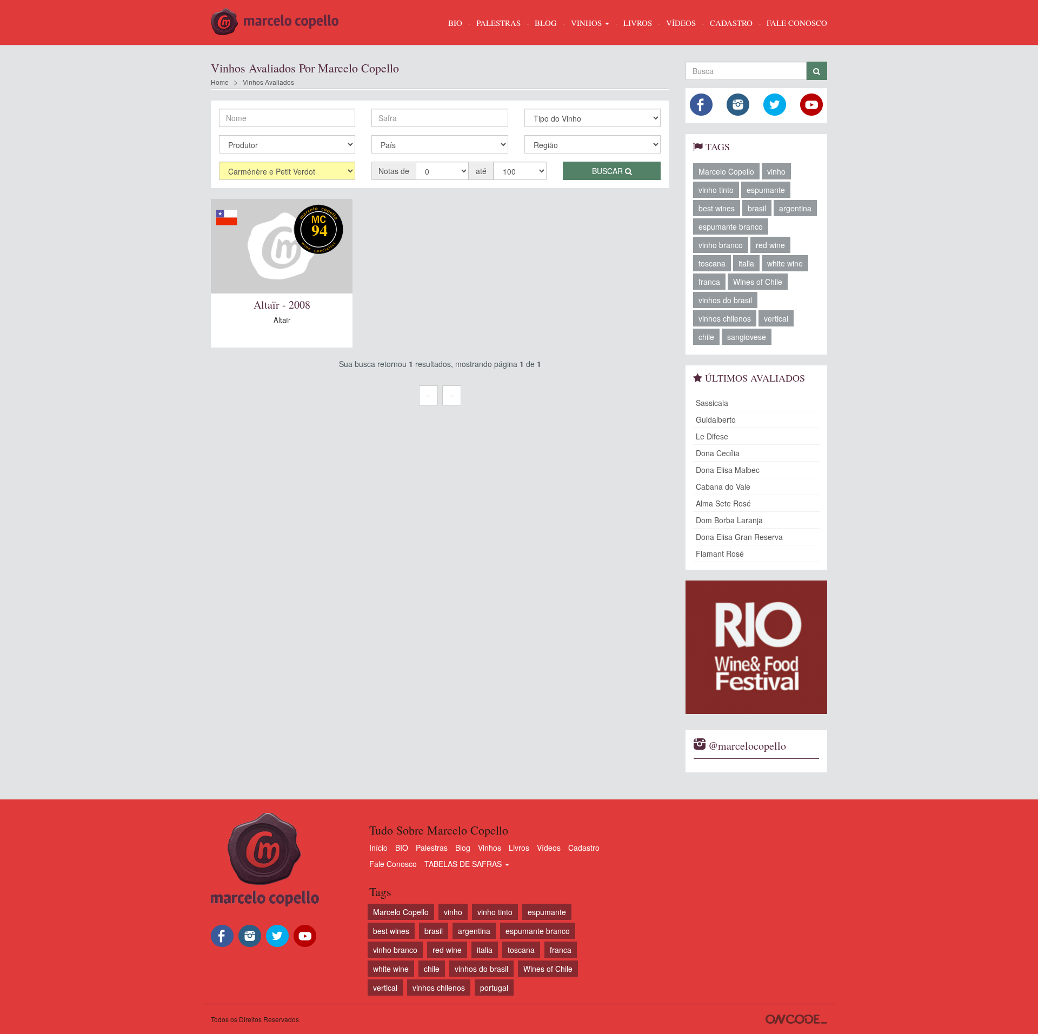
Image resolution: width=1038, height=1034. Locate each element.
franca (709, 281)
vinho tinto (716, 189)
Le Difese (712, 436)
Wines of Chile (757, 281)
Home (220, 81)
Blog (462, 847)
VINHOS (587, 22)
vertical (776, 318)
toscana (712, 263)
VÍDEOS (681, 22)
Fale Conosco (393, 863)
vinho (776, 171)
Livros (519, 847)
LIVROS (637, 22)
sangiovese (746, 336)
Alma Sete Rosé (723, 503)
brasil (757, 208)
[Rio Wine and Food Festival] (757, 647)
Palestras (498, 22)
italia (746, 263)
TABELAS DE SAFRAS (464, 863)
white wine (785, 263)
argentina (795, 208)
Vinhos (489, 847)
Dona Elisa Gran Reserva (739, 536)
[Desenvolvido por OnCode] (796, 1019)
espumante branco (730, 226)
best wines (716, 208)
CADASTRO (731, 22)
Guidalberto (716, 419)
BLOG (546, 22)
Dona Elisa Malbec (728, 469)
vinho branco (720, 244)
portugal (494, 987)
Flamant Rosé (720, 553)
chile (706, 336)
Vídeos (549, 847)
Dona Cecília (718, 453)
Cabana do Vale (723, 486)
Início (378, 847)
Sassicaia (712, 402)
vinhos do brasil (725, 300)
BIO (455, 22)
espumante (766, 189)
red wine (770, 244)
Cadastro (584, 847)
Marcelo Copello (726, 171)
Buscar (608, 170)
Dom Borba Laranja (729, 520)
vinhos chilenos (724, 318)
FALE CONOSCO (797, 22)
